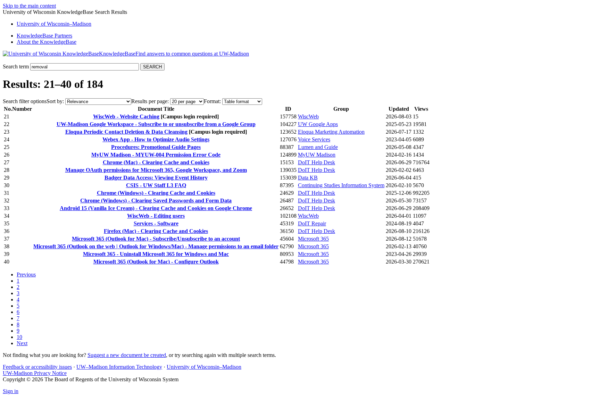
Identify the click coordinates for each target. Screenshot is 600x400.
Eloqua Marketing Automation (331, 132)
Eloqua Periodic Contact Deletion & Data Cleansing (126, 132)
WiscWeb (308, 116)
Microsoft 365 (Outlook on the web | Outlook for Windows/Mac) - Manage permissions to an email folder (155, 246)
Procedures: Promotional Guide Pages (156, 147)
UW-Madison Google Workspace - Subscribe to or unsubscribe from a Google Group (156, 124)
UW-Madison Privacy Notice (35, 373)
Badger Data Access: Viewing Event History (156, 178)
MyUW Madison (316, 155)
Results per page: (150, 101)
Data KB (308, 178)
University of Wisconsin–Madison (204, 367)
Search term (16, 66)
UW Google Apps (318, 124)
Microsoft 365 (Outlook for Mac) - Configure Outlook (156, 262)
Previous (26, 274)
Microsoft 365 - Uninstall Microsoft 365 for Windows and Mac (156, 254)
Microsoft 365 (313, 239)
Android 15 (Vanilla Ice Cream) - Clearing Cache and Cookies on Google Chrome (156, 208)
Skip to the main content (29, 6)
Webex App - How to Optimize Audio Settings (155, 139)
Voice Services (314, 139)
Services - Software (156, 223)
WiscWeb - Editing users (156, 216)
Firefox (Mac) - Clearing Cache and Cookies (156, 231)
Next (22, 343)
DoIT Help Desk (316, 162)
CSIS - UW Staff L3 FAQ (156, 185)
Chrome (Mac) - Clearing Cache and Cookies (156, 162)
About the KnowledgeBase (46, 42)
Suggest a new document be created (127, 355)
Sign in (10, 391)
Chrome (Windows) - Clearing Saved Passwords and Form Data (156, 200)
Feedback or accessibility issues (37, 367)
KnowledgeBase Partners (44, 36)
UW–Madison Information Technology (119, 367)
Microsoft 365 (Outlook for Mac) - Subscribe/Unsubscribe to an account (156, 239)
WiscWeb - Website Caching (126, 116)
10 (19, 337)
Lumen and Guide (318, 147)
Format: (212, 101)
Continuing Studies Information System (341, 185)
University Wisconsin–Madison (54, 24)
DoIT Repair (312, 223)
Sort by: (55, 101)
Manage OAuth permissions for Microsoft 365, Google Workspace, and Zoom (156, 170)
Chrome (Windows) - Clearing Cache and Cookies (156, 193)
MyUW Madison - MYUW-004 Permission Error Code (155, 155)
